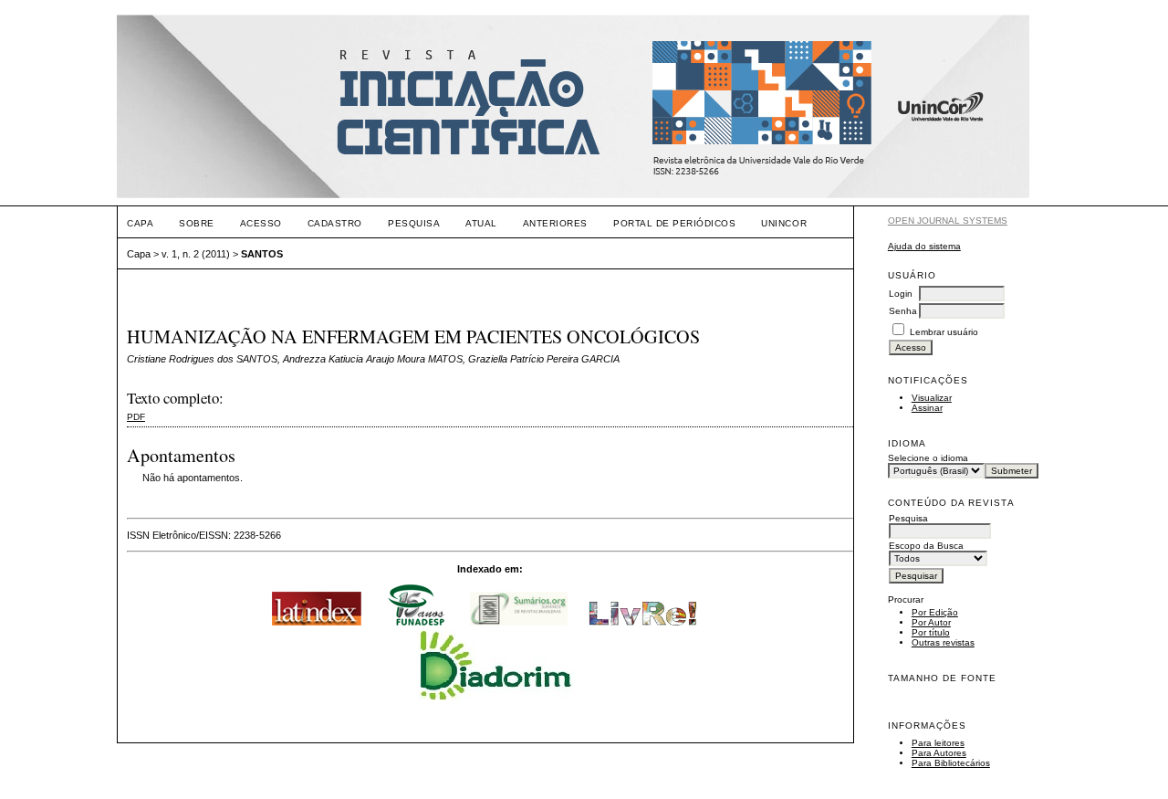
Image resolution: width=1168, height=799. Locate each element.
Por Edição (935, 612)
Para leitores (938, 743)
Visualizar (932, 398)
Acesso (261, 223)
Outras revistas (943, 642)
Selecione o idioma (928, 458)
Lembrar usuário (944, 332)
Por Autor (931, 622)
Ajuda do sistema (924, 246)
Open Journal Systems (947, 221)
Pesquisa (414, 223)
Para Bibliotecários (951, 763)
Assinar (927, 408)
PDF (136, 417)
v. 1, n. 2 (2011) (196, 253)
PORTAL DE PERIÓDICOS (674, 223)
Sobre (196, 223)
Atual (481, 223)
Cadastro (335, 223)
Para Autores (939, 753)
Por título (931, 632)
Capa (140, 223)
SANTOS (262, 253)
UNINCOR (784, 223)
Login (900, 294)
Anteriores (555, 223)
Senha (903, 311)
